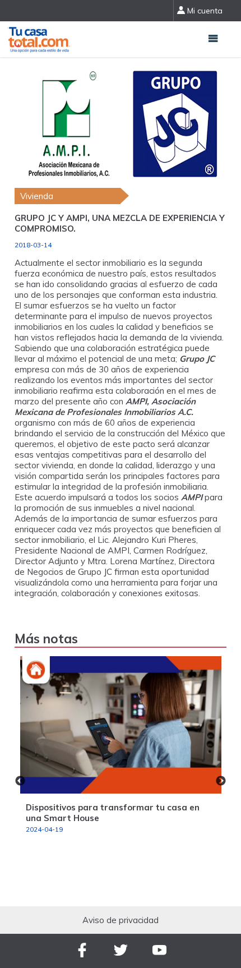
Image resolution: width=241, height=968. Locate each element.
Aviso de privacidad (120, 920)
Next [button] (220, 781)
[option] (121, 749)
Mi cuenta (204, 11)
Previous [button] (20, 781)
